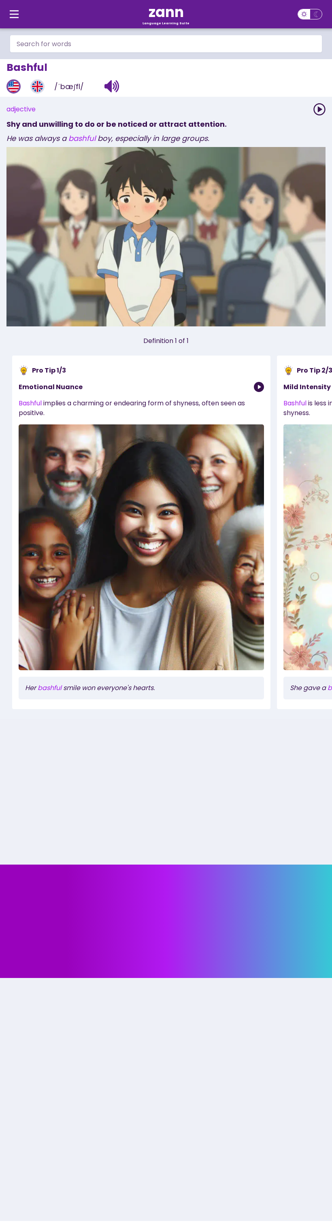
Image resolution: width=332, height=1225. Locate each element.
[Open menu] (14, 14)
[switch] (310, 14)
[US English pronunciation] (13, 86)
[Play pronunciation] (319, 109)
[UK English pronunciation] (37, 86)
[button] (111, 86)
